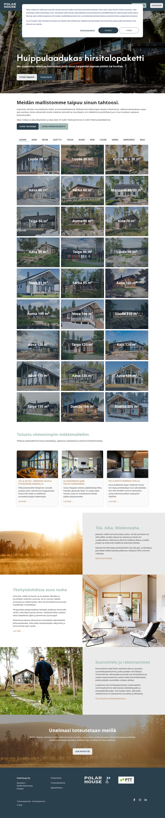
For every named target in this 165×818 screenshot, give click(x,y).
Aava (34, 139)
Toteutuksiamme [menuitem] (58, 783)
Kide (92, 139)
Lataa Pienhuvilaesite (53, 126)
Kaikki (22, 139)
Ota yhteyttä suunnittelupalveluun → (112, 698)
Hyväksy (108, 30)
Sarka (115, 139)
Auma (82, 139)
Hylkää (129, 30)
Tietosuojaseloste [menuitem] (24, 801)
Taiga (70, 139)
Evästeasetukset (87, 30)
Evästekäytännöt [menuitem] (38, 801)
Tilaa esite (157, 5)
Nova (45, 139)
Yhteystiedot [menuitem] (56, 778)
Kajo (142, 139)
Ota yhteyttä (82, 751)
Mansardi (129, 139)
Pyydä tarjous (26, 77)
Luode (103, 139)
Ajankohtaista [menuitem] (56, 787)
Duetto (57, 139)
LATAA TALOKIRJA (27, 126)
